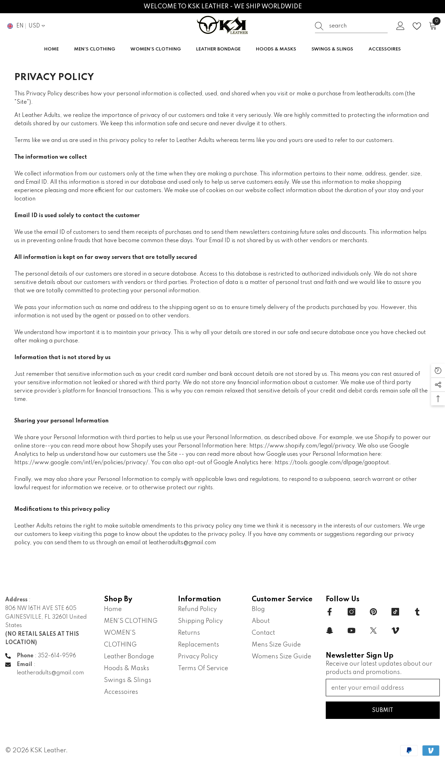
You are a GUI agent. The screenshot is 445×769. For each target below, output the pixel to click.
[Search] (351, 26)
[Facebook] (329, 611)
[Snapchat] (329, 630)
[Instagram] (351, 611)
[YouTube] (351, 630)
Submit (382, 710)
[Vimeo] (395, 630)
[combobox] (358, 26)
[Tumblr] (417, 611)
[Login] (400, 26)
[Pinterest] (373, 611)
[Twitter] (373, 630)
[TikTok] (395, 611)
